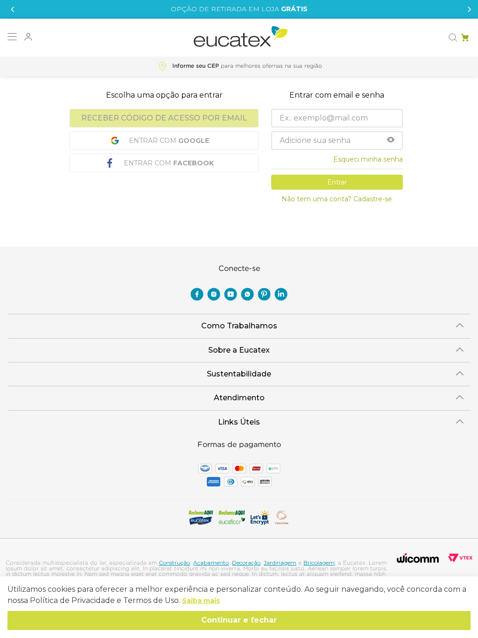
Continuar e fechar (239, 620)
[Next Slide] (466, 9)
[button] (12, 37)
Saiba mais (201, 600)
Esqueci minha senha (368, 159)
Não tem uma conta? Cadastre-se (336, 199)
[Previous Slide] (11, 9)
